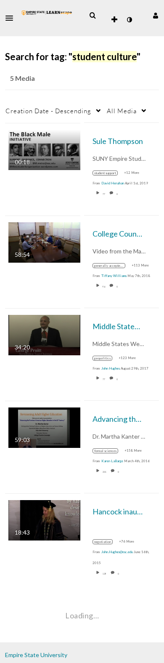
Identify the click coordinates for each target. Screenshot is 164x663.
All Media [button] (122, 110)
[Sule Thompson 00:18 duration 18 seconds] (44, 148)
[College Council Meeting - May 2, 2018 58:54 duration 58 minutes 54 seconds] (44, 241)
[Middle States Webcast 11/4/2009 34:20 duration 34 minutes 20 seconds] (44, 334)
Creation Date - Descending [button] (48, 110)
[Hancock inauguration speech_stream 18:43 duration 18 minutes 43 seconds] (44, 519)
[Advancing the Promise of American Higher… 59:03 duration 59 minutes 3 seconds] (44, 426)
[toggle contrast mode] (129, 19)
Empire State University (36, 654)
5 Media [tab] (22, 78)
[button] (12, 18)
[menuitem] (92, 15)
